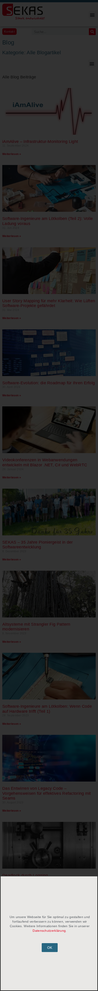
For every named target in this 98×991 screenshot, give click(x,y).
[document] (49, 495)
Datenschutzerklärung (49, 930)
